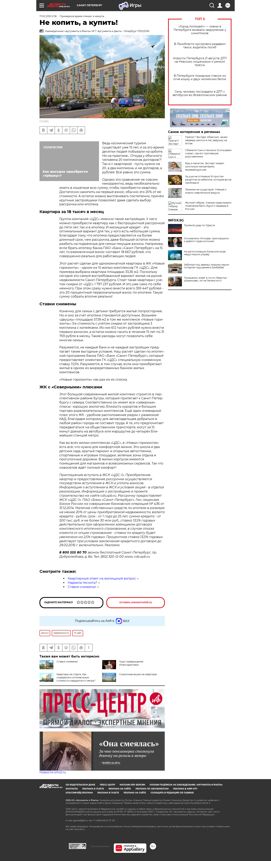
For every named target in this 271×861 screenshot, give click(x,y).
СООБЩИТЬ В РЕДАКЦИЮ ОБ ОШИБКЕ (172, 792)
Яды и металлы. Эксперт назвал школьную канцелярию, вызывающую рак (204, 166)
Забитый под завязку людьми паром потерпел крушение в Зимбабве (206, 266)
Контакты (72, 788)
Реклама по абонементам (152, 788)
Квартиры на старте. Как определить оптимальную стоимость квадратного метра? (76, 677)
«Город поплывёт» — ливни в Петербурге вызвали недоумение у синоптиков (200, 30)
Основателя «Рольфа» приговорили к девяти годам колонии (206, 240)
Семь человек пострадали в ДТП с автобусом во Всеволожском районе (200, 93)
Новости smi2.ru (52, 772)
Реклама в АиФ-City (185, 788)
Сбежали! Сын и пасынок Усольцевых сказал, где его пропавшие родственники (208, 153)
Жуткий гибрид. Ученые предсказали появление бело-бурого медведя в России (208, 205)
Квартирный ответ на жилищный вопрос (102, 578)
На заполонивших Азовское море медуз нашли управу (205, 253)
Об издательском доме (80, 784)
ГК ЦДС (44, 120)
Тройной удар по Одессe (199, 225)
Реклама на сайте (120, 788)
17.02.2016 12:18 (48, 16)
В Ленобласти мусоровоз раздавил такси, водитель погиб (200, 45)
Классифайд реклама (79, 792)
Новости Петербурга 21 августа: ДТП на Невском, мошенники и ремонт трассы (200, 62)
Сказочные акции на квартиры (138, 674)
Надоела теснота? (82, 583)
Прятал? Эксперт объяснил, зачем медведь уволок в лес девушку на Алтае (206, 140)
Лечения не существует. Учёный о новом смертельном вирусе (206, 191)
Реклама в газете (93, 788)
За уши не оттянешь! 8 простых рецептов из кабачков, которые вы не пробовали (208, 179)
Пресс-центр (107, 784)
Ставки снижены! (82, 587)
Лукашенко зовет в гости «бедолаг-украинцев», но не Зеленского (206, 279)
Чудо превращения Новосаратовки (131, 663)
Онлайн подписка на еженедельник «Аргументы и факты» (186, 784)
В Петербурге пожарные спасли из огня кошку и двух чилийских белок (199, 77)
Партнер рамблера (99, 846)
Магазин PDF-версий (132, 784)
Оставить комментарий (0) (135, 602)
